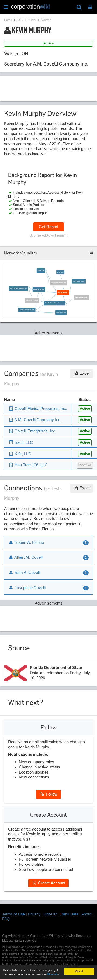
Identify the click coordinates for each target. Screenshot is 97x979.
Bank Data (69, 914)
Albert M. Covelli (32, 300)
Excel (83, 373)
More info (53, 974)
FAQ (6, 919)
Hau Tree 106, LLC (79, 281)
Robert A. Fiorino (39, 289)
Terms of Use (13, 914)
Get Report (48, 226)
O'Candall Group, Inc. (58, 282)
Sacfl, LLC (41, 270)
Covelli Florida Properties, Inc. (54, 303)
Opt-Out (50, 914)
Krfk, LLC (60, 272)
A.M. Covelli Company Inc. (18, 288)
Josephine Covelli (81, 297)
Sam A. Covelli (61, 312)
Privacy (34, 914)
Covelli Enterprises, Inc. (27, 310)
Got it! (79, 971)
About (86, 914)
